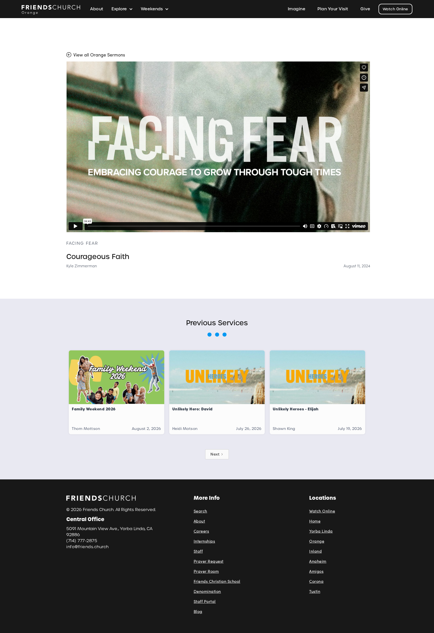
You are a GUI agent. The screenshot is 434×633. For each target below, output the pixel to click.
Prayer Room (206, 571)
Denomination (207, 591)
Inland (315, 551)
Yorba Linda (321, 531)
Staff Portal (205, 601)
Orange (316, 541)
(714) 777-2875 (81, 540)
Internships (204, 541)
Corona (316, 581)
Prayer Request (209, 561)
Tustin (314, 591)
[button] (122, 9)
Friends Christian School (217, 581)
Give (365, 9)
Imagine (297, 9)
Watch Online (395, 9)
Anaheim (318, 561)
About (96, 9)
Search (200, 511)
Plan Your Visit (332, 9)
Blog (198, 611)
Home (314, 521)
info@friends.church (87, 546)
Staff (198, 551)
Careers (201, 531)
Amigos (316, 571)
